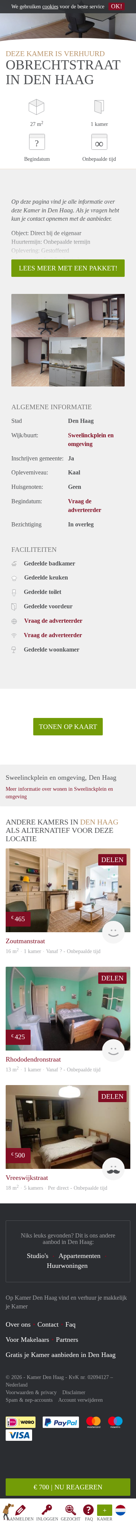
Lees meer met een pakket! (68, 268)
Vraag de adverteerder (53, 620)
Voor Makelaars (27, 1339)
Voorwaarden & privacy (31, 1392)
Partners (67, 1339)
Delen (112, 860)
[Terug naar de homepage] (8, 1513)
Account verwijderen (80, 1400)
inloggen (47, 1519)
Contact (48, 1324)
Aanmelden (20, 1519)
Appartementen (79, 1256)
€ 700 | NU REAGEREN (68, 1487)
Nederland (17, 1385)
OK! (116, 6)
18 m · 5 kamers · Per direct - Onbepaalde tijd (56, 1188)
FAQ (89, 1519)
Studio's (37, 1256)
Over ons (18, 1324)
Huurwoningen (67, 1265)
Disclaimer (73, 1392)
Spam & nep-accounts (29, 1400)
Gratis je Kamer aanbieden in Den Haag (61, 1355)
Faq (70, 1324)
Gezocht (70, 1519)
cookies (50, 6)
